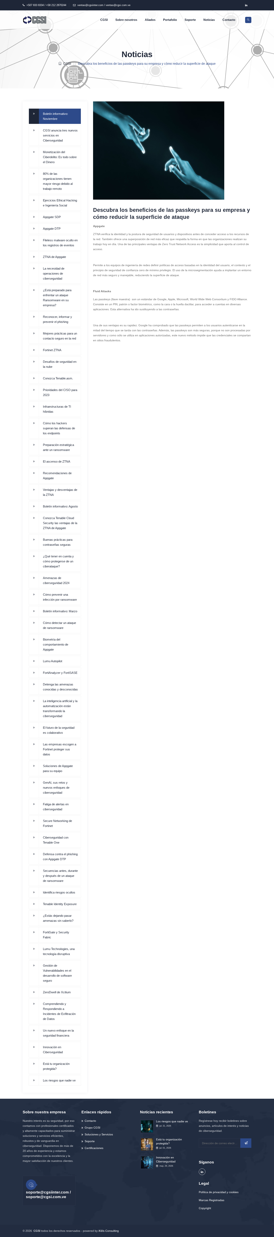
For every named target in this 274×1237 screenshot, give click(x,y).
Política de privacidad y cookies (218, 1192)
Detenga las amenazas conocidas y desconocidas (60, 687)
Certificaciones (94, 1148)
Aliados (150, 19)
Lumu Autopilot (52, 661)
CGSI (104, 19)
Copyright (205, 1208)
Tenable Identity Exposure (60, 904)
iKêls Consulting (108, 1230)
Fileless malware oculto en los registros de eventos (60, 243)
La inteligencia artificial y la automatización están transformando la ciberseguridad (60, 708)
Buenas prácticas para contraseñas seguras (57, 542)
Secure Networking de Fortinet (57, 823)
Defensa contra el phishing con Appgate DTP (60, 856)
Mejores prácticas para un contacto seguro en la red (60, 336)
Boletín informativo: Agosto (60, 506)
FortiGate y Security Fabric (56, 935)
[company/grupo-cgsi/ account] (246, 5)
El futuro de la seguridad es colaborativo (58, 730)
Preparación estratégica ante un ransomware (58, 447)
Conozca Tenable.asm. (58, 378)
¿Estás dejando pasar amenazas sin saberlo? (58, 918)
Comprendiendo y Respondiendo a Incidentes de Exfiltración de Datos (59, 1011)
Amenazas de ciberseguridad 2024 (56, 580)
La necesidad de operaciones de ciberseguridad (53, 273)
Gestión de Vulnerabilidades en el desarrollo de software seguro (57, 973)
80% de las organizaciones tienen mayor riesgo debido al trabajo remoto (58, 181)
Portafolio (170, 19)
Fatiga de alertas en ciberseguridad (56, 806)
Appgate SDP (52, 217)
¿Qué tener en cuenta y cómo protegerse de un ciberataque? (58, 561)
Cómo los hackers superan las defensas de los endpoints (59, 428)
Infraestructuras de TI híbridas (57, 409)
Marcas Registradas (211, 1200)
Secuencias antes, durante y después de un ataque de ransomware (60, 875)
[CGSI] (35, 19)
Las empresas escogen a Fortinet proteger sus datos (59, 749)
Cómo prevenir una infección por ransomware (60, 597)
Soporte (190, 19)
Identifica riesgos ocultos (59, 892)
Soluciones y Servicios (99, 1134)
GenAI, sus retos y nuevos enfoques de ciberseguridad (56, 787)
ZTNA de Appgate (54, 257)
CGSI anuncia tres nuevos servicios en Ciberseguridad (60, 135)
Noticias (209, 19)
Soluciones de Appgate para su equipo (58, 768)
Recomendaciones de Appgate (57, 475)
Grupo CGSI (92, 1127)
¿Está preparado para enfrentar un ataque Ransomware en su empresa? (57, 297)
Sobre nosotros (126, 19)
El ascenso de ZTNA (56, 461)
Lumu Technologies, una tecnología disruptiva (59, 951)
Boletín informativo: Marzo (60, 611)
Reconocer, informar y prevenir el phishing (57, 319)
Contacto (228, 19)
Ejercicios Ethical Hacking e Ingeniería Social (60, 203)
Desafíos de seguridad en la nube (59, 364)
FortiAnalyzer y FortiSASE (60, 672)
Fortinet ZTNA (52, 350)
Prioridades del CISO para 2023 (60, 392)
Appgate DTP (52, 228)
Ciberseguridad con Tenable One (55, 840)
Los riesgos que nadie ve (59, 1080)
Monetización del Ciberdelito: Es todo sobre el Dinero (60, 157)
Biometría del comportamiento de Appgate (55, 644)
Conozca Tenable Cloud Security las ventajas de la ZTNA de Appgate (60, 523)
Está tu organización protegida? (56, 1066)
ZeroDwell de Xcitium (57, 992)
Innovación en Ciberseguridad (53, 1049)
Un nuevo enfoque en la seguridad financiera (58, 1033)
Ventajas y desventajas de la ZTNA (60, 492)
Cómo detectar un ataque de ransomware (59, 625)
